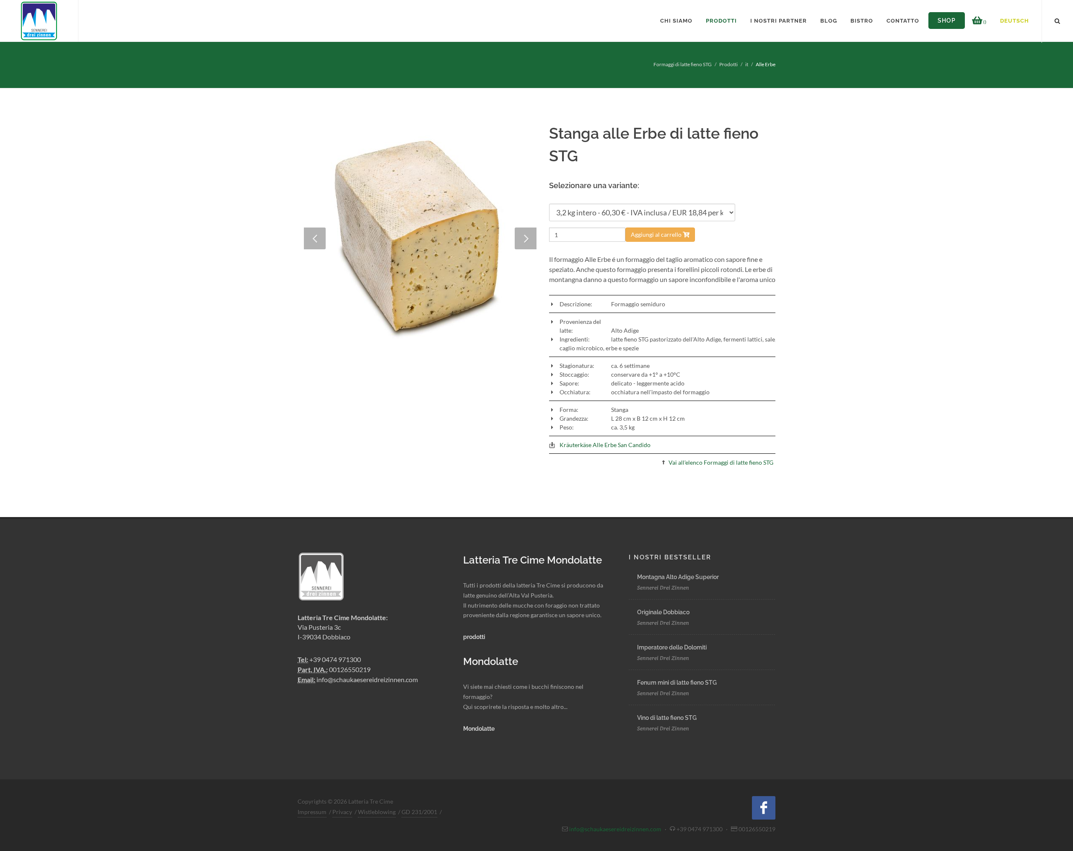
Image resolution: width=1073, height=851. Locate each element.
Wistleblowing (377, 811)
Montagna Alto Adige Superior (678, 577)
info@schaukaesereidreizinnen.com (367, 679)
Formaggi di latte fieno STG (682, 64)
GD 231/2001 (419, 811)
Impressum (312, 811)
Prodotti (728, 64)
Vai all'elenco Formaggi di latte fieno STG (721, 462)
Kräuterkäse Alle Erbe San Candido (605, 444)
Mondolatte (479, 728)
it (746, 64)
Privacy (342, 811)
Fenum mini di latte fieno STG (677, 682)
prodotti (474, 637)
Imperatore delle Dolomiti (672, 647)
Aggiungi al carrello (657, 234)
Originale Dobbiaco (663, 612)
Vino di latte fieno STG (667, 717)
